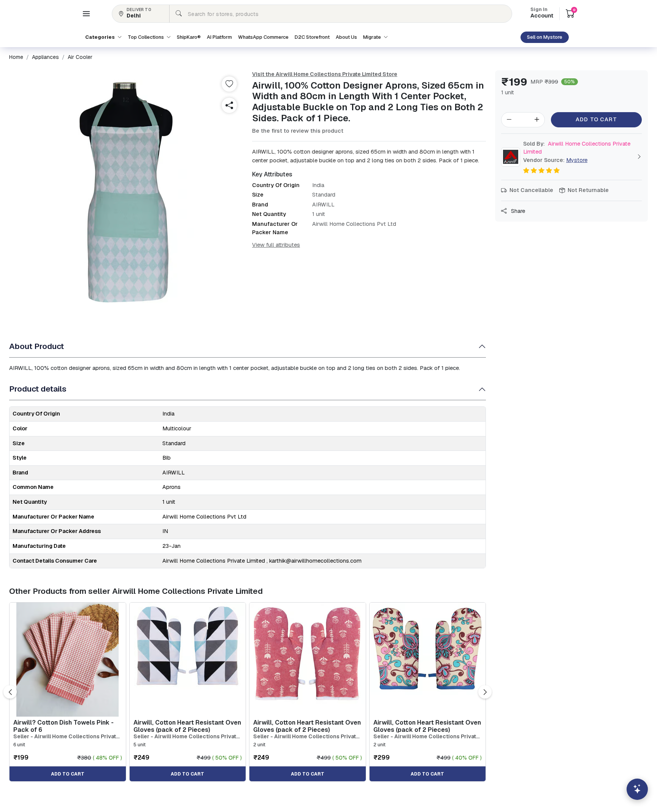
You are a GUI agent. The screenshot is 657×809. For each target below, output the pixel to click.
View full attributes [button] (276, 244)
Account (541, 13)
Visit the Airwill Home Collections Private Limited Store (324, 74)
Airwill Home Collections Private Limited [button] (576, 147)
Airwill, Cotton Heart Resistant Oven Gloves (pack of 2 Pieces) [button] (187, 726)
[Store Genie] (637, 789)
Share (517, 211)
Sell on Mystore (544, 37)
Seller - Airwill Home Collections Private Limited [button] (66, 736)
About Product (36, 346)
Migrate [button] (372, 37)
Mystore (576, 160)
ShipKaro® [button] (189, 37)
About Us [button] (346, 37)
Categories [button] (100, 37)
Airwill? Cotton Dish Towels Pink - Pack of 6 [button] (63, 726)
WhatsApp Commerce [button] (263, 37)
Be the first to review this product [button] (297, 130)
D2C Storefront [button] (312, 37)
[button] (86, 14)
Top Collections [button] (146, 37)
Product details (38, 389)
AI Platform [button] (219, 37)
